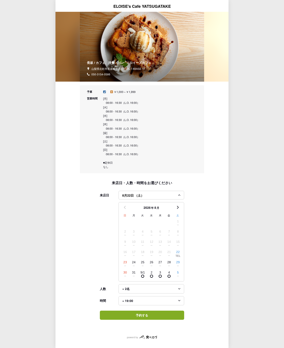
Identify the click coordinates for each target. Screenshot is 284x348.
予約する (142, 315)
